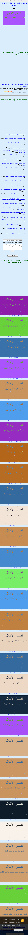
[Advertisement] (14, 41)
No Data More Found (12, 255)
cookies (18, 0)
